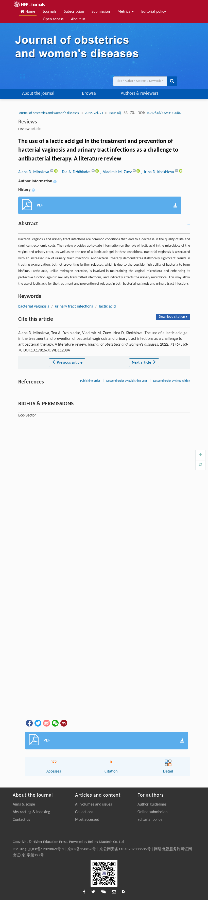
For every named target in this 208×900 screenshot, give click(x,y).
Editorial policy (153, 12)
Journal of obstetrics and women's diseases (48, 113)
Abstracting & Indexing (31, 812)
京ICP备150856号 (81, 849)
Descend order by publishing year (126, 380)
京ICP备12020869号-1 (46, 849)
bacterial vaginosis (33, 306)
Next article (142, 363)
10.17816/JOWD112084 (164, 113)
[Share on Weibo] (46, 723)
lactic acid (107, 306)
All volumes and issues (93, 804)
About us (78, 19)
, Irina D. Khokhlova (158, 172)
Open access (53, 19)
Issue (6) (115, 113)
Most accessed (87, 820)
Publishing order (90, 380)
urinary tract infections (74, 306)
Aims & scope (24, 804)
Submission (101, 12)
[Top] (200, 455)
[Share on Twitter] (37, 723)
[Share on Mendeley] (63, 723)
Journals (49, 12)
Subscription (74, 12)
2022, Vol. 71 (94, 113)
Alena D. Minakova (34, 172)
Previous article (69, 363)
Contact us (21, 820)
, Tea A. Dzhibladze (75, 172)
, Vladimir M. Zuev (116, 172)
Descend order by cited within (171, 380)
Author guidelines (151, 804)
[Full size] (200, 465)
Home (29, 12)
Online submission (152, 812)
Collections (84, 812)
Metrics (124, 12)
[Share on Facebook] (29, 723)
